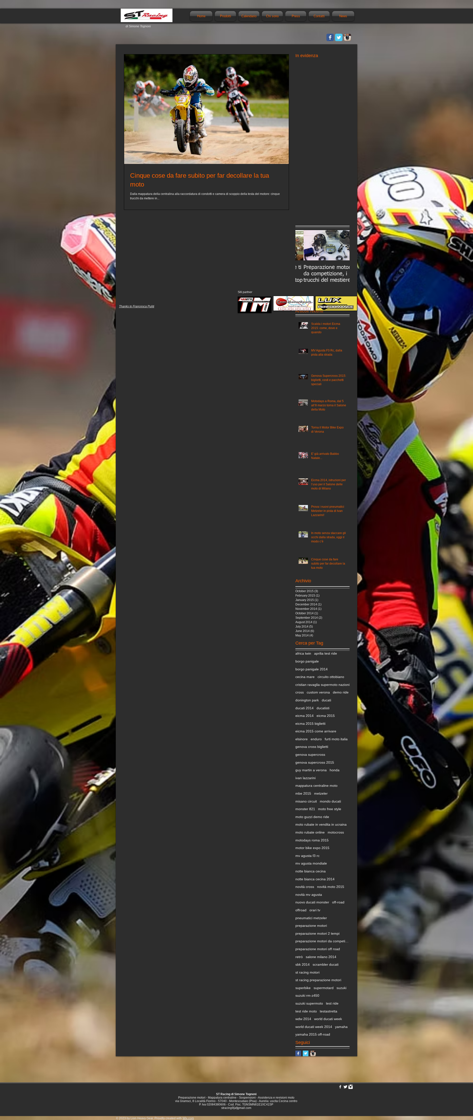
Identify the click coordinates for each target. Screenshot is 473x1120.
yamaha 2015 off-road (312, 1034)
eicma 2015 (326, 716)
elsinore (301, 739)
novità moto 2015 (330, 887)
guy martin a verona (311, 770)
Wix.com (188, 1118)
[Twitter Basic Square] (305, 1053)
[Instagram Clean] (350, 1087)
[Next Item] (341, 245)
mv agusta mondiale (311, 863)
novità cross (304, 887)
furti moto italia (336, 739)
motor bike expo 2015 (312, 848)
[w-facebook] (340, 1087)
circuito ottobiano (331, 677)
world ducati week (328, 1019)
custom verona (318, 692)
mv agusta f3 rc (307, 856)
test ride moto (306, 1011)
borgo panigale (307, 661)
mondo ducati (330, 801)
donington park (307, 700)
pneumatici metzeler (311, 918)
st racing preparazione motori (318, 980)
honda (334, 770)
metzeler (321, 793)
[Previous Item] (303, 245)
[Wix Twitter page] (338, 37)
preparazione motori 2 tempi (317, 933)
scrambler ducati (325, 964)
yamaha (341, 1027)
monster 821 (305, 809)
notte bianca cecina (310, 871)
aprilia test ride (325, 653)
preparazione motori (311, 926)
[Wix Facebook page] (330, 37)
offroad (300, 910)
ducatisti (323, 708)
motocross (336, 832)
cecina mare (305, 677)
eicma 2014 (304, 716)
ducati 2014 (304, 708)
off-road (338, 902)
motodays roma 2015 (312, 840)
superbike (303, 988)
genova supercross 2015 (314, 762)
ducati (326, 700)
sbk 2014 (302, 964)
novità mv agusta (308, 895)
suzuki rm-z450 (307, 995)
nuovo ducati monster (312, 902)
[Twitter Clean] (345, 1087)
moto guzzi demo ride (312, 817)
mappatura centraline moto (316, 786)
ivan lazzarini (305, 778)
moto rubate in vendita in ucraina (321, 824)
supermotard (324, 988)
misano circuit (306, 801)
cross (299, 692)
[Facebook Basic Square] (298, 1053)
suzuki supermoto (309, 1003)
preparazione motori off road (317, 949)
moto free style (329, 809)
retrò (299, 957)
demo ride (341, 692)
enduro (316, 739)
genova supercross (310, 755)
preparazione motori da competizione (322, 941)
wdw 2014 (303, 1019)
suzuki (341, 988)
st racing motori (307, 972)
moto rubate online (310, 832)
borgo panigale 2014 (311, 669)
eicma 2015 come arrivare (315, 731)
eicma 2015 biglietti (310, 724)
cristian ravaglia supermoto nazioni (322, 685)
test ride (332, 1003)
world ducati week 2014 (313, 1027)
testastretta (328, 1011)
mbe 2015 (303, 793)
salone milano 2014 (321, 957)
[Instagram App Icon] (347, 37)
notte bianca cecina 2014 (315, 879)
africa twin (303, 653)
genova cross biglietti (311, 747)
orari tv (314, 910)
